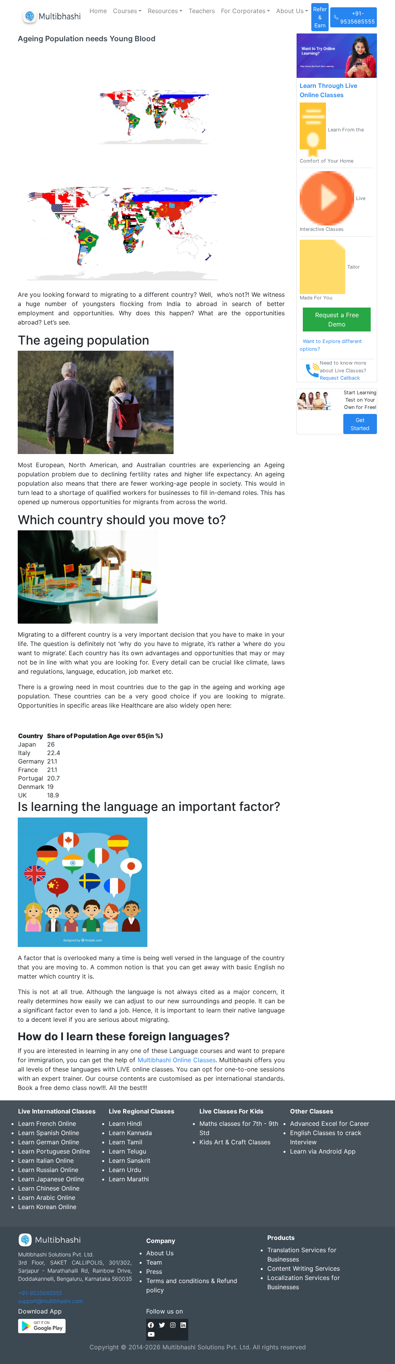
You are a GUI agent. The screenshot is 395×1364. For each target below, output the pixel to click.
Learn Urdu (125, 1170)
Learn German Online (48, 1142)
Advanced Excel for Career (329, 1123)
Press (154, 1271)
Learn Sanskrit (129, 1160)
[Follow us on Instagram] (173, 1325)
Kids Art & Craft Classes (234, 1142)
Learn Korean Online (47, 1207)
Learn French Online (47, 1123)
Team (154, 1262)
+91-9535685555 (40, 1293)
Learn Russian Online (48, 1170)
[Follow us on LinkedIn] (183, 1325)
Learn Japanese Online (51, 1179)
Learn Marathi (129, 1179)
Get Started (360, 424)
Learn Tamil (125, 1142)
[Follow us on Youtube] (151, 1334)
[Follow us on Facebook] (150, 1325)
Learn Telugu (127, 1151)
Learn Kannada (130, 1133)
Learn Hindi (125, 1123)
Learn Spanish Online (48, 1133)
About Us (160, 1253)
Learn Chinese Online (48, 1188)
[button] (127, 11)
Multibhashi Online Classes (177, 1060)
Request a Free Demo (337, 319)
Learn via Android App (323, 1151)
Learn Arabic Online (46, 1197)
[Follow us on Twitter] (162, 1325)
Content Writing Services (303, 1268)
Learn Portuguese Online (54, 1151)
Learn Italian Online (46, 1160)
